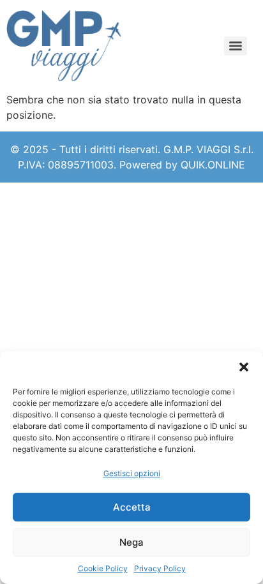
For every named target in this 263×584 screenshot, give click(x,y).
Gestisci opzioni (131, 473)
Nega (131, 542)
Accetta (132, 507)
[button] (243, 367)
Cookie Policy (103, 568)
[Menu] (235, 46)
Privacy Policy (160, 568)
